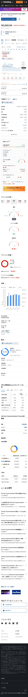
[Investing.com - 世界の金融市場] (8, 2)
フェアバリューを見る (21, 84)
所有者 (12, 43)
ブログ (2, 630)
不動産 (25, 427)
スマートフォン (4, 633)
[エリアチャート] (4, 47)
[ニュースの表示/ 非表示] (9, 47)
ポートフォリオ (4, 636)
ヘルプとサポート (19, 636)
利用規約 (3, 678)
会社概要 (17, 630)
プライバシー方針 (4, 683)
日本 (17, 5)
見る (15, 410)
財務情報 (13, 40)
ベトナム (25, 433)
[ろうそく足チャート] (2, 47)
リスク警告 (3, 687)
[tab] (8, 202)
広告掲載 (17, 633)
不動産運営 (24, 424)
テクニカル (21, 40)
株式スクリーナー (9, 5)
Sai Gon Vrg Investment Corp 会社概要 (13, 417)
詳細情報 (7, 33)
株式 (2, 5)
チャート (7, 40)
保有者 (3, 438)
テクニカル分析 (6, 197)
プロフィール (7, 43)
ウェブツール (4, 639)
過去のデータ (18, 43)
